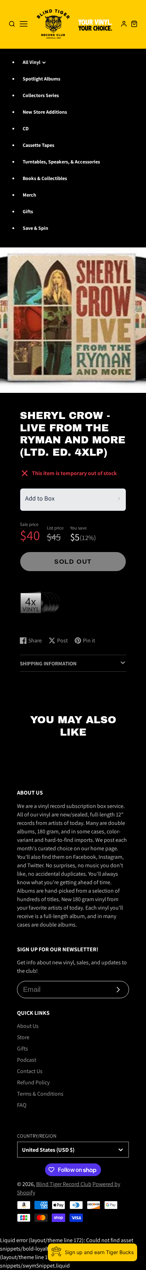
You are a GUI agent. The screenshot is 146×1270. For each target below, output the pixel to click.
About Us (28, 1026)
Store (23, 1037)
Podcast (26, 1060)
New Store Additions (45, 112)
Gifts (28, 211)
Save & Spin (35, 228)
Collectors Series (41, 95)
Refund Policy (33, 1082)
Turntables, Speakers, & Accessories (61, 161)
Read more (34, 624)
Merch (29, 195)
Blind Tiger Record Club (63, 1184)
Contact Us (30, 1071)
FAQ (22, 1105)
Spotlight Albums (41, 79)
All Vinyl (31, 62)
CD (26, 128)
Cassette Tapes (38, 145)
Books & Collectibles (45, 178)
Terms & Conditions (40, 1093)
